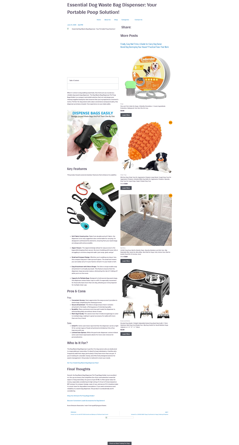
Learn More (126, 115)
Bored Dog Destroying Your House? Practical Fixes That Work (144, 46)
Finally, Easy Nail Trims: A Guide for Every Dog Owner (141, 43)
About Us (107, 19)
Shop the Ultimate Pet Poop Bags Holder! (81, 396)
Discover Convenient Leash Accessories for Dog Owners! (86, 400)
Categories (125, 19)
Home (99, 19)
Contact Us (138, 19)
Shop (116, 19)
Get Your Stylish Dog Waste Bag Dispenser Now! (83, 363)
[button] (116, 80)
